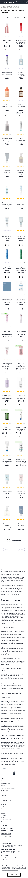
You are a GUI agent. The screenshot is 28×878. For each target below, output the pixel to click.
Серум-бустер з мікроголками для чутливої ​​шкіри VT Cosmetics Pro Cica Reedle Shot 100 (21, 268)
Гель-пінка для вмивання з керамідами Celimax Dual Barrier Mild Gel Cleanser (21, 172)
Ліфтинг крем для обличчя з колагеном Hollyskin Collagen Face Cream (7, 493)
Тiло (2, 808)
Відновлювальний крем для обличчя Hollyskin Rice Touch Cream (6, 365)
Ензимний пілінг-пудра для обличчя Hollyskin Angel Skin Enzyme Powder (21, 461)
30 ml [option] (18, 112)
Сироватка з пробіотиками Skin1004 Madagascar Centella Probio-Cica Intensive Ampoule (21, 106)
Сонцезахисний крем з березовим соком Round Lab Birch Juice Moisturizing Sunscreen (7, 461)
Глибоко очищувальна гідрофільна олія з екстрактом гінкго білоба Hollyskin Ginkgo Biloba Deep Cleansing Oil (7, 429)
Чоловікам (4, 817)
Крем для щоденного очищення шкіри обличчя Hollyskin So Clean (7, 332)
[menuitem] (14, 780)
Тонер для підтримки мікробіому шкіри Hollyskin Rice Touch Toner (21, 365)
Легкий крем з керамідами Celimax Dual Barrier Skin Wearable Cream (6, 172)
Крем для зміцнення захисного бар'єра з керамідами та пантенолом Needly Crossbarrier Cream (21, 525)
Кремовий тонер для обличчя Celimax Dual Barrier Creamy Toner (7, 140)
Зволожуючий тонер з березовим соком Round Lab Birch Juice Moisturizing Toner (21, 300)
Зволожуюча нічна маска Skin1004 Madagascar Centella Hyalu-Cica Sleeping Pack (21, 236)
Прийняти (14, 874)
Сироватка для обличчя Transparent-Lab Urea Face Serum (21, 397)
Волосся (3, 813)
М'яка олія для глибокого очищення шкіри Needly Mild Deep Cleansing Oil (7, 525)
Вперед (21, 549)
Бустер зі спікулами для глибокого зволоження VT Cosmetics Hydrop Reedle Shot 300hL (7, 268)
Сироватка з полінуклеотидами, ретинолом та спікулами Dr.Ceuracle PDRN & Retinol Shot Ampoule (7, 106)
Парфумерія (4, 806)
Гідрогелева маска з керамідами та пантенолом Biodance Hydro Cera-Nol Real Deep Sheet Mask (7, 300)
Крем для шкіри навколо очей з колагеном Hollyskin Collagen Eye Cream (21, 204)
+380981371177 (7, 831)
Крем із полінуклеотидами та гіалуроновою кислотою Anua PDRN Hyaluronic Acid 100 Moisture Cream (21, 140)
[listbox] (21, 113)
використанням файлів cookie (10, 870)
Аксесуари (3, 821)
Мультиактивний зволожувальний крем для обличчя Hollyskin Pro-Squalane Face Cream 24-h (7, 204)
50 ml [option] (23, 112)
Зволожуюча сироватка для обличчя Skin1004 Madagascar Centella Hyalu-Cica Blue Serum (21, 74)
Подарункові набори (6, 819)
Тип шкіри (16, 6)
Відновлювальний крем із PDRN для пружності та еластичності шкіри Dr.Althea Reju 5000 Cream (6, 74)
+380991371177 (7, 828)
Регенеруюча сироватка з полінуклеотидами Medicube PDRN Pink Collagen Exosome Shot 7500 (6, 42)
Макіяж (3, 811)
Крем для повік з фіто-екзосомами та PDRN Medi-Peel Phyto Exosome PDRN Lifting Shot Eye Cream (21, 42)
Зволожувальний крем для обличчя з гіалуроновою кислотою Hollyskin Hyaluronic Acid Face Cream (21, 493)
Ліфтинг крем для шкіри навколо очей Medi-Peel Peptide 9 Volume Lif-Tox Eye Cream (21, 332)
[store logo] (9, 2)
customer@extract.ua (6, 839)
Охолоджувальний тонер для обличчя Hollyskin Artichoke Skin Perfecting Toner (7, 397)
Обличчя (9, 6)
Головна (3, 6)
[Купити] (5, 50)
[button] (8, 50)
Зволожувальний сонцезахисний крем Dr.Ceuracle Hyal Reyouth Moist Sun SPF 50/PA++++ (21, 429)
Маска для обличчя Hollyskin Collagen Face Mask (6, 236)
